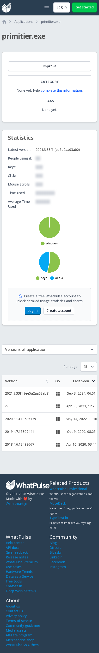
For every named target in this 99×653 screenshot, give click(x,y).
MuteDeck (58, 503)
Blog (53, 542)
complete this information (61, 90)
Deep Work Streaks (21, 591)
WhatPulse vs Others (22, 644)
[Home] (4, 21)
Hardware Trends (19, 571)
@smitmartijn (16, 503)
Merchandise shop (20, 640)
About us (13, 606)
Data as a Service (19, 576)
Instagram (58, 566)
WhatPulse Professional (68, 489)
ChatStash (14, 586)
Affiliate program (19, 635)
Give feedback (17, 552)
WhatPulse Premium (22, 562)
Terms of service (19, 620)
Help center (15, 542)
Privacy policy (16, 616)
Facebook (57, 562)
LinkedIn (56, 557)
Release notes (17, 557)
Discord (56, 547)
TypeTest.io (59, 517)
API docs (12, 547)
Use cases (14, 566)
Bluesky (56, 552)
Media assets (16, 630)
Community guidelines (23, 625)
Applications (23, 21)
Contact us (14, 611)
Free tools (14, 581)
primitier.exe (51, 21)
